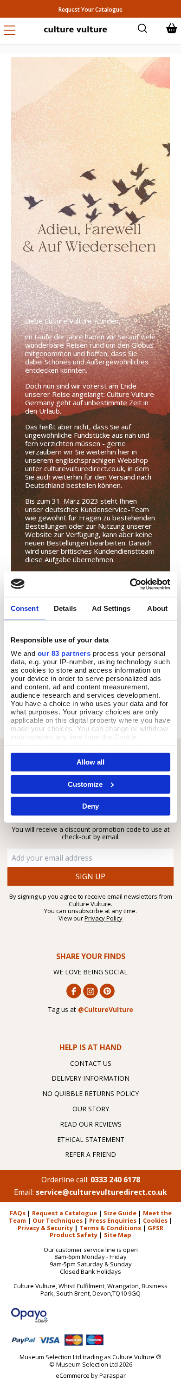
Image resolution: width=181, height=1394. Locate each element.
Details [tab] (65, 608)
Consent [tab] (25, 608)
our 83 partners (64, 653)
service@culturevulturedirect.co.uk (101, 1192)
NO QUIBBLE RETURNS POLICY (90, 1093)
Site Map (117, 1235)
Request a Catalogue (64, 1213)
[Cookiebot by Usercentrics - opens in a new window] (130, 584)
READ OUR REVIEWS (91, 1124)
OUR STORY (90, 1108)
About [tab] (157, 608)
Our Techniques (57, 1220)
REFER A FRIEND (90, 1154)
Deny (90, 806)
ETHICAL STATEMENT (90, 1139)
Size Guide (119, 1213)
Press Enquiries (112, 1220)
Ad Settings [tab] (111, 608)
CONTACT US (90, 1063)
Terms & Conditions (110, 1228)
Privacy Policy (103, 918)
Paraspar (112, 1375)
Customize (85, 784)
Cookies (155, 1220)
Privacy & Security (45, 1228)
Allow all (90, 762)
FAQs (18, 1213)
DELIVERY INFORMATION (90, 1078)
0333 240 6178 (115, 1179)
